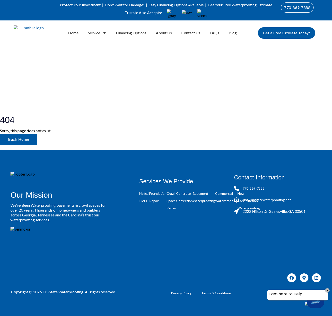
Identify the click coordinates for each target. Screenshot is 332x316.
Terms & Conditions (216, 293)
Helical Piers (144, 197)
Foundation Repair (157, 197)
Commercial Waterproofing (226, 197)
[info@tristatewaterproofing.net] (236, 199)
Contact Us (190, 32)
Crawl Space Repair (171, 200)
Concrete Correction (184, 197)
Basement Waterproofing (204, 197)
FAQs (214, 32)
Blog (233, 32)
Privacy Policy (181, 293)
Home (73, 32)
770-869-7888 (253, 188)
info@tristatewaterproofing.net (267, 200)
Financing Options (131, 32)
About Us (164, 32)
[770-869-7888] (236, 188)
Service (94, 32)
